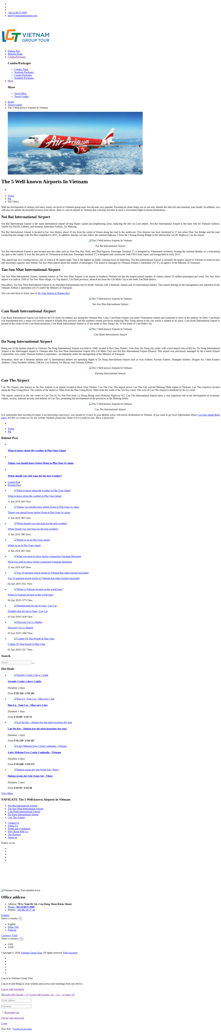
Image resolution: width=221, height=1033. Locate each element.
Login (4, 1023)
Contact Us (13, 822)
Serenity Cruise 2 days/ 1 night (24, 681)
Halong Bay (14, 51)
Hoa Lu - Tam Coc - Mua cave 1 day (28, 705)
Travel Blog (20, 93)
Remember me (12, 1012)
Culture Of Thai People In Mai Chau (26, 644)
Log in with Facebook (12, 989)
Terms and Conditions (19, 828)
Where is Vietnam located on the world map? (31, 594)
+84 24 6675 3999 (17, 12)
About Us (13, 825)
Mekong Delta (15, 54)
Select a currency (10, 938)
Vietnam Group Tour (31, 952)
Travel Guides (21, 96)
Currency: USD (9, 935)
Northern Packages (24, 72)
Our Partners (14, 834)
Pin (9, 198)
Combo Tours (21, 69)
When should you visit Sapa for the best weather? (35, 475)
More (10, 81)
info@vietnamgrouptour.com (22, 15)
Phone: (21, 907)
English (5, 915)
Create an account (22, 1029)
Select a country (9, 918)
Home (11, 102)
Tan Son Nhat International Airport (25, 808)
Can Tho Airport (16, 817)
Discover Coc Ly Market (20, 627)
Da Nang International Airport (23, 814)
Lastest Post (14, 482)
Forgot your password (12, 1018)
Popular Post (14, 485)
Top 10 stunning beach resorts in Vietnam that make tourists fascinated (43, 578)
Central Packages (23, 75)
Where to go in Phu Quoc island (24, 545)
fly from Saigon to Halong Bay (54, 293)
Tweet (11, 195)
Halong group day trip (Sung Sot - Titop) (30, 776)
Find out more (70, 952)
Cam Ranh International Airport (24, 811)
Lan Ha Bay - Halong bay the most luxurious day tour (37, 728)
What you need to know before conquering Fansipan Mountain (40, 561)
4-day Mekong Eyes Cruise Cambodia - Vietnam (34, 752)
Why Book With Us (18, 831)
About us (12, 837)
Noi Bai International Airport (22, 805)
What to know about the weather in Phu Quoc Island (37, 450)
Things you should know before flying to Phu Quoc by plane (41, 463)
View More (7, 793)
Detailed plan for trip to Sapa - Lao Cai (28, 611)
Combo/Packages (17, 56)
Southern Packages (24, 78)
